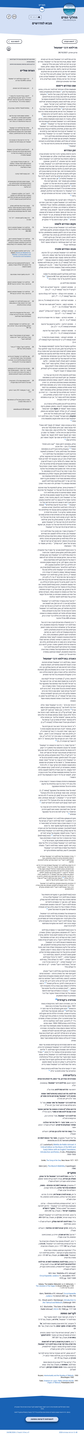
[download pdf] (9, 49)
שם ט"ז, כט (54, 416)
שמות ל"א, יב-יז (65, 339)
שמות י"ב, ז (44, 790)
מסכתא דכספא (67, 330)
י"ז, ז (55, 307)
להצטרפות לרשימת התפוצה (42, 1419)
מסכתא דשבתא (58, 368)
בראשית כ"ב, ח (63, 741)
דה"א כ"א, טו (45, 736)
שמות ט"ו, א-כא (45, 300)
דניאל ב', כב (64, 710)
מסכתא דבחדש (67, 317)
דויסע (68, 361)
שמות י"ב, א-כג (69, 574)
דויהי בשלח (63, 293)
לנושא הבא (15, 41)
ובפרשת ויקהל (52, 339)
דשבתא (64, 337)
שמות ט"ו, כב (63, 307)
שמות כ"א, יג (70, 411)
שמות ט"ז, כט (70, 446)
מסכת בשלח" (61, 1208)
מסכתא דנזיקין (67, 324)
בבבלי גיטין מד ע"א (19, 96)
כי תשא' (63, 371)
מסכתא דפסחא (67, 287)
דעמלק (64, 311)
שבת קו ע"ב (11, 108)
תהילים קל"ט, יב (65, 712)
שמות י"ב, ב (63, 262)
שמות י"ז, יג (52, 874)
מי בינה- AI (34, 17)
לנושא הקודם (69, 41)
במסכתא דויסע (65, 444)
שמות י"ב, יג (60, 696)
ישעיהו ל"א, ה (47, 722)
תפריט (42, 5)
